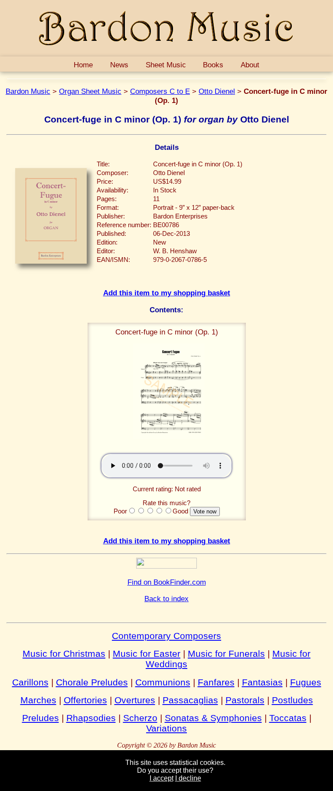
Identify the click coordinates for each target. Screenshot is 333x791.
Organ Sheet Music (90, 91)
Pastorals (244, 700)
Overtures (134, 700)
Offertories (85, 700)
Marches (38, 700)
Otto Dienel (217, 91)
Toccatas (288, 718)
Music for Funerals (226, 654)
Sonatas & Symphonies (213, 718)
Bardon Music (28, 91)
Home (83, 64)
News (119, 64)
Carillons (30, 682)
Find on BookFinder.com (166, 582)
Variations (166, 728)
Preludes (40, 718)
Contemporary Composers (166, 636)
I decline (188, 778)
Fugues (305, 682)
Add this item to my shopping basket (166, 292)
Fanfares (216, 682)
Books (213, 64)
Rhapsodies (91, 718)
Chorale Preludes (92, 682)
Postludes (292, 700)
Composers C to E (160, 91)
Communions (162, 682)
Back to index (166, 598)
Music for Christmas (64, 654)
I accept (161, 778)
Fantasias (262, 682)
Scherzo (140, 718)
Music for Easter (146, 654)
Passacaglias (190, 700)
